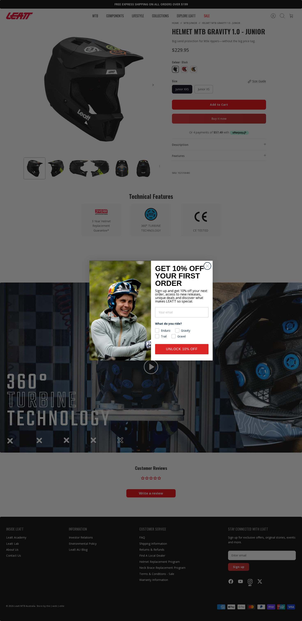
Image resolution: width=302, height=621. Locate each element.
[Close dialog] (207, 266)
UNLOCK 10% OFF (182, 349)
